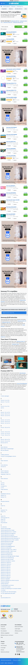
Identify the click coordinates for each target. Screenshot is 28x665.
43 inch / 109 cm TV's (5, 414)
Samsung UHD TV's (6, 322)
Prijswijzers (3, 628)
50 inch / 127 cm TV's (5, 420)
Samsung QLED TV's (8, 22)
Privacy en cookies (17, 660)
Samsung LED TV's (15, 21)
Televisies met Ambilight (6, 544)
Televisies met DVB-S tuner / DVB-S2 (8, 549)
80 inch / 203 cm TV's (5, 439)
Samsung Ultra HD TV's (18, 22)
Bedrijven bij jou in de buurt (7, 635)
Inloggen (3, 643)
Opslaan (14, 36)
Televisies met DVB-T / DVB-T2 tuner (8, 551)
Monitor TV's (3, 497)
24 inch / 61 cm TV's (5, 400)
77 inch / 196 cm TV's (5, 435)
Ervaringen (3, 647)
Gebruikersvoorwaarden (6, 660)
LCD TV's (2, 483)
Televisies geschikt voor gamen (7, 535)
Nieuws (2, 649)
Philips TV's (3, 511)
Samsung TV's (20, 6)
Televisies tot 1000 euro (6, 562)
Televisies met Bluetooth (6, 548)
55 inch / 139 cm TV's (5, 421)
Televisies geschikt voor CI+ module (8, 531)
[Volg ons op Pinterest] (19, 654)
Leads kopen (17, 628)
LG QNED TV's (4, 486)
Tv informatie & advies (6, 586)
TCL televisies (4, 527)
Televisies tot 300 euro (5, 567)
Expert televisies (4, 460)
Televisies (13, 6)
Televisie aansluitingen (6, 528)
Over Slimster (4, 645)
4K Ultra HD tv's (18, 8)
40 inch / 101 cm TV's (5, 412)
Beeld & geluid (6, 6)
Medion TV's (3, 495)
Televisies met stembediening (7, 557)
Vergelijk (9, 36)
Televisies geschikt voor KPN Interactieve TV (10, 538)
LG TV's (2, 487)
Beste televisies (4, 447)
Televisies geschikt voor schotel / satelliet (10, 539)
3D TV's (2, 408)
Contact (16, 633)
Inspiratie (3, 626)
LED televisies (23, 373)
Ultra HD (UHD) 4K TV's (6, 597)
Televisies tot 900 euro (5, 577)
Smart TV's (3, 521)
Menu (3, 3)
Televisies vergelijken (5, 578)
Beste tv (11, 8)
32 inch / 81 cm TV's (5, 406)
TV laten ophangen (5, 396)
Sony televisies (4, 522)
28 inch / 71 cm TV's (5, 402)
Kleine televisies (4, 478)
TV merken (3, 590)
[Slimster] (2, 6)
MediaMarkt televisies (5, 493)
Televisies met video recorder (7, 559)
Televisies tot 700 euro (5, 574)
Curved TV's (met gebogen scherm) (8, 456)
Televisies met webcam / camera (8, 561)
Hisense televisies (5, 472)
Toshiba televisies (4, 583)
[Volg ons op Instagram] (17, 654)
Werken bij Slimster (5, 652)
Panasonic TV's (4, 510)
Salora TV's (3, 516)
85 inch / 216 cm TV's (5, 441)
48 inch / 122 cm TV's (5, 415)
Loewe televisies (4, 489)
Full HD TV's (3, 466)
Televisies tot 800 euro (5, 575)
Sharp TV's (3, 519)
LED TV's (2, 484)
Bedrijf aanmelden (19, 626)
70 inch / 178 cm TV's (5, 431)
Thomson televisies (5, 582)
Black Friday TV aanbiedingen (7, 448)
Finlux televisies (4, 465)
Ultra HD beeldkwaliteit (22, 383)
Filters (21, 26)
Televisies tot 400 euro (5, 569)
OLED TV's (3, 336)
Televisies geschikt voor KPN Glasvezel (9, 536)
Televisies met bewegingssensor (8, 546)
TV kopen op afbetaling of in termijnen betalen (11, 588)
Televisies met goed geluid (6, 552)
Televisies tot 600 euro (5, 572)
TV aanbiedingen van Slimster (7, 585)
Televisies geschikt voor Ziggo (7, 541)
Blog (2, 637)
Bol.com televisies (5, 450)
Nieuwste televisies (5, 501)
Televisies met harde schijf (6, 554)
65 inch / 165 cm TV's (5, 427)
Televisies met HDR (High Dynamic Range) (10, 556)
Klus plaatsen (4, 630)
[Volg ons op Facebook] (15, 654)
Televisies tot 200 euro (5, 565)
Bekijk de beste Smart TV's (8, 312)
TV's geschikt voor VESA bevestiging (8, 591)
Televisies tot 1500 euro (6, 564)
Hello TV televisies (5, 471)
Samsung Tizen (15, 344)
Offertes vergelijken (5, 633)
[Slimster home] (14, 3)
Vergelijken (4, 8)
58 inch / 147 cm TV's (5, 423)
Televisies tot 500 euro (5, 570)
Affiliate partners (18, 630)
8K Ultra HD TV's (4, 442)
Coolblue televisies (5, 454)
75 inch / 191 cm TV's (5, 433)
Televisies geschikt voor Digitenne (8, 533)
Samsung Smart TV (21, 341)
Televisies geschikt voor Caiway (7, 530)
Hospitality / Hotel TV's (5, 474)
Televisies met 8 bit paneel (6, 543)
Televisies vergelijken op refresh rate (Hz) (10, 580)
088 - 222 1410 (19, 643)
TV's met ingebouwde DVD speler (8, 593)
